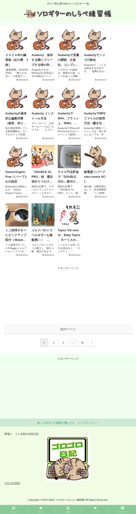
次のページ (68, 329)
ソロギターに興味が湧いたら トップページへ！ (69, 422)
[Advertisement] (36, 295)
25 (82, 342)
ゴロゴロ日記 (12, 483)
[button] (126, 443)
